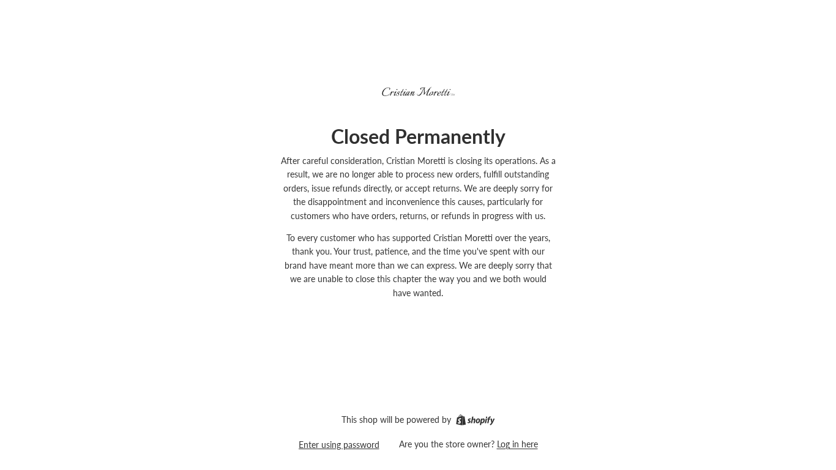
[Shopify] (475, 419)
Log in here (517, 444)
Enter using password (339, 444)
